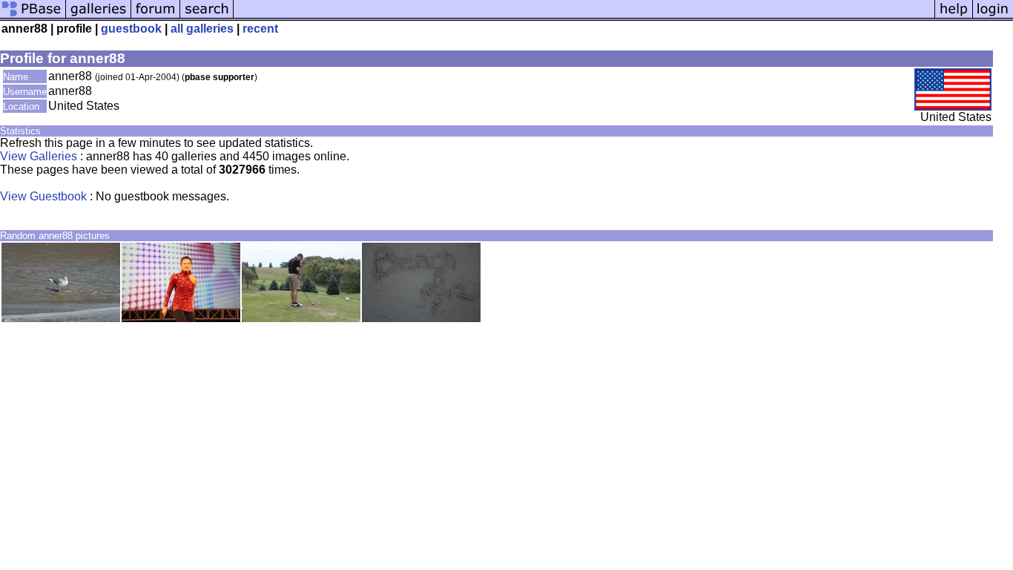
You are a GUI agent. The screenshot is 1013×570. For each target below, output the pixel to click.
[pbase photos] (33, 16)
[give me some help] (953, 16)
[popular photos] (584, 16)
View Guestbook (43, 196)
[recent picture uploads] (98, 16)
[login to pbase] (993, 16)
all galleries (202, 28)
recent (260, 28)
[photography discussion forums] (155, 16)
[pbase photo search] (207, 16)
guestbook (131, 28)
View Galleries (38, 156)
